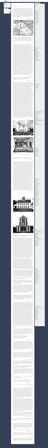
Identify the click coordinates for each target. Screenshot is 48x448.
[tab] (35, 3)
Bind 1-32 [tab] (5, 8)
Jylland (4, 6)
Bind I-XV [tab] (7, 8)
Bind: (4, 9)
